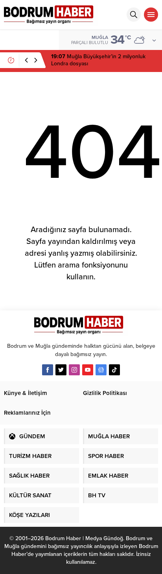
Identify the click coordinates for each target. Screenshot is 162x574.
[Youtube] (87, 369)
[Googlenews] (101, 369)
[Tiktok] (114, 369)
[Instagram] (74, 369)
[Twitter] (60, 369)
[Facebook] (47, 369)
